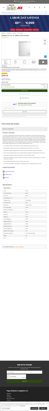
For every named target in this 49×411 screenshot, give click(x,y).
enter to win (35, 29)
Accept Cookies (34, 408)
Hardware (9, 395)
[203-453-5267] (39, 7)
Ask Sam (24, 111)
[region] (24, 406)
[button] (3, 7)
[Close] (47, 403)
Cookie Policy (22, 405)
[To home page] (14, 7)
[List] (29, 7)
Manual (7, 177)
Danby (8, 78)
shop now (13, 29)
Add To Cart (25, 90)
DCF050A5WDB (7, 79)
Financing (9, 400)
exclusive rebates (28, 29)
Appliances (4, 33)
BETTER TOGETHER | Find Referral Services (25, 1)
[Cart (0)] (44, 7)
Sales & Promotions (11, 398)
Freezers (14, 33)
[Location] (34, 7)
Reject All (43, 408)
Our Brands (9, 396)
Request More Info (25, 97)
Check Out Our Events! (24, 2)
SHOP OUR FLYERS (19, 29)
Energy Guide (8, 174)
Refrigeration (9, 33)
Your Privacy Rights (6, 408)
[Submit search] (45, 13)
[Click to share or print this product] (45, 40)
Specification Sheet (9, 171)
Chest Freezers (20, 33)
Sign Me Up (24, 381)
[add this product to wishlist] (45, 43)
